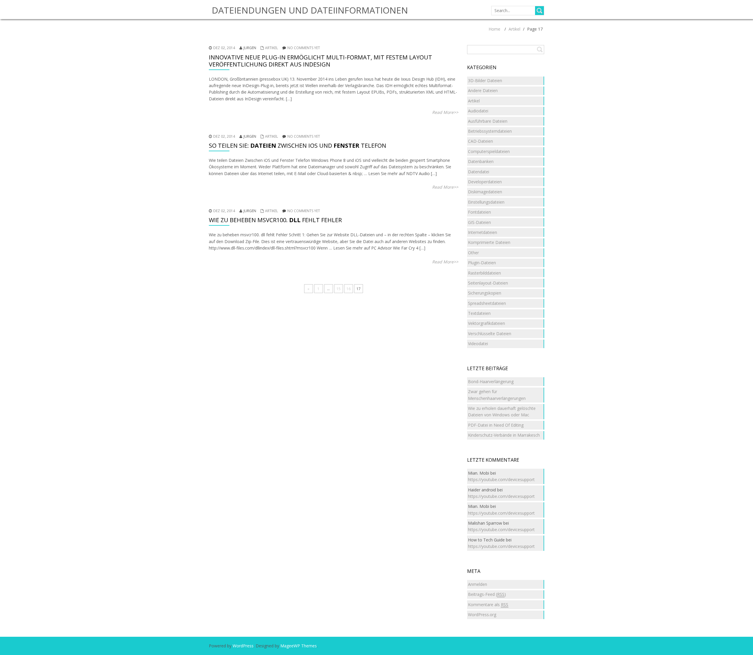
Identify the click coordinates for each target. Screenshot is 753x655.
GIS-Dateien (479, 222)
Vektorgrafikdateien (486, 323)
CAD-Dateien (480, 141)
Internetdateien (482, 232)
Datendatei (478, 171)
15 (338, 288)
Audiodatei (478, 111)
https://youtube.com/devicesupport (501, 479)
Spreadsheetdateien (487, 303)
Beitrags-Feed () (487, 594)
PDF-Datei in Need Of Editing (496, 425)
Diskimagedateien (485, 191)
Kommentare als (488, 604)
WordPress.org (482, 614)
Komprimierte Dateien (489, 242)
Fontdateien (479, 212)
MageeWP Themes (298, 646)
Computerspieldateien (489, 151)
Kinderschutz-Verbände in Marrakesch (504, 435)
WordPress (243, 646)
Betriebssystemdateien (490, 131)
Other (473, 252)
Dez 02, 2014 (224, 47)
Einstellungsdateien (486, 202)
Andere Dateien (483, 90)
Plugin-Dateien (482, 262)
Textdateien (479, 313)
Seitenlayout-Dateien (488, 283)
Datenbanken (481, 161)
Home (494, 29)
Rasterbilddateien (484, 273)
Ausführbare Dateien (487, 121)
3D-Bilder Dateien (485, 80)
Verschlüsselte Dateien (489, 333)
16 (348, 288)
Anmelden (477, 584)
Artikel (514, 29)
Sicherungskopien (484, 293)
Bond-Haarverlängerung (491, 381)
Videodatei (478, 343)
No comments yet (303, 47)
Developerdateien (485, 181)
